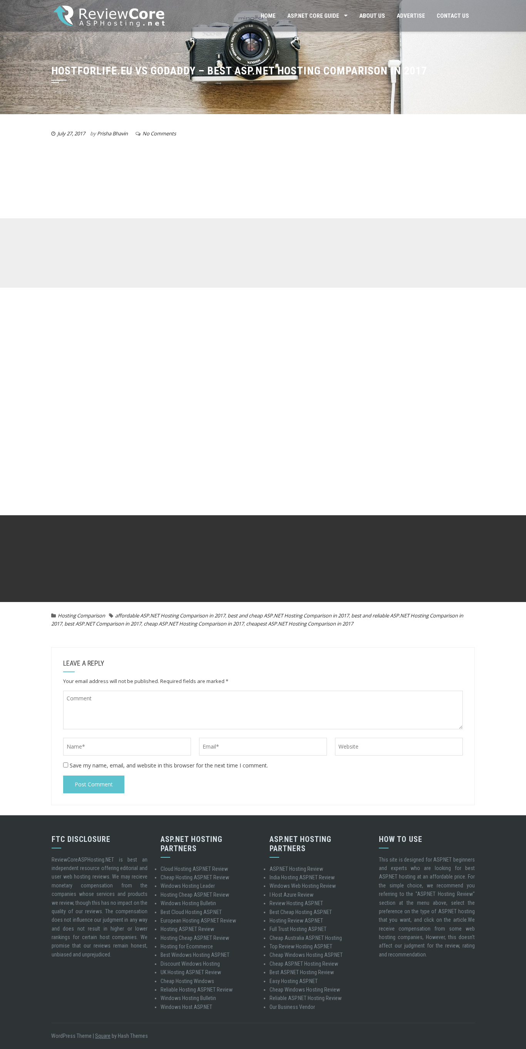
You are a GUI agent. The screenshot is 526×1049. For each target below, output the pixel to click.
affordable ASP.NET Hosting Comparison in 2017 (170, 615)
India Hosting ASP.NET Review (302, 877)
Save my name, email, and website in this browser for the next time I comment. (169, 765)
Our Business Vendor (292, 1007)
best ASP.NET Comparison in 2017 (102, 623)
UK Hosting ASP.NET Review (191, 972)
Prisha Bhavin (112, 133)
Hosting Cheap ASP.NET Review (195, 895)
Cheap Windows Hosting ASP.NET (306, 955)
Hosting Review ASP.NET (296, 920)
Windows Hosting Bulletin (188, 903)
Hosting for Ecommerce (187, 946)
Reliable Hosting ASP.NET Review (197, 990)
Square (103, 1036)
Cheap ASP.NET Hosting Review (304, 964)
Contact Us (453, 15)
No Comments (159, 133)
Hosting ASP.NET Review (187, 929)
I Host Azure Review (291, 895)
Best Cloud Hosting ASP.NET (191, 912)
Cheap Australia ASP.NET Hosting (306, 938)
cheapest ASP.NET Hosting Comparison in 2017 (299, 623)
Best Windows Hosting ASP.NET (195, 955)
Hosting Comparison (81, 615)
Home (268, 15)
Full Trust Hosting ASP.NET (298, 929)
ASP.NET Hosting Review (296, 869)
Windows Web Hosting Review (303, 886)
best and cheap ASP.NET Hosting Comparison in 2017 (288, 615)
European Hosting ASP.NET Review (198, 920)
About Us (372, 15)
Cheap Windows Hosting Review (305, 990)
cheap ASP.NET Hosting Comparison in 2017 (194, 623)
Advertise (411, 15)
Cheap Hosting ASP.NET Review (195, 877)
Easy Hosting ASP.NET (294, 981)
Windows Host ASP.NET (186, 1007)
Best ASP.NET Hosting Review (302, 972)
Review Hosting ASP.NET (296, 903)
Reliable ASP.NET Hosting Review (306, 998)
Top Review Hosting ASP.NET (301, 946)
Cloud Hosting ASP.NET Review (194, 869)
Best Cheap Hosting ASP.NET (301, 912)
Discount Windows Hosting (190, 964)
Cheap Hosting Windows (187, 981)
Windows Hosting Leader (188, 886)
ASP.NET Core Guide (313, 15)
